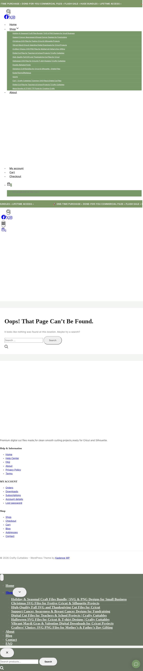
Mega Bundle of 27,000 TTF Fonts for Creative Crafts (34, 88)
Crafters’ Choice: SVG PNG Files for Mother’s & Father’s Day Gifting (39, 49)
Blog (8, 528)
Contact (10, 536)
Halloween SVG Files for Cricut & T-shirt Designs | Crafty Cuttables (39, 61)
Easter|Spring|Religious (22, 73)
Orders (9, 487)
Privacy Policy (13, 469)
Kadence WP (62, 558)
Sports (15, 77)
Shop (8, 517)
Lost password (14, 503)
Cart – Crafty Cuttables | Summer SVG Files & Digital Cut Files (37, 81)
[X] (10, 18)
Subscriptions (13, 495)
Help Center (12, 458)
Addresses (12, 532)
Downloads (12, 491)
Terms (9, 473)
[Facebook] (6, 18)
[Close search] (7, 653)
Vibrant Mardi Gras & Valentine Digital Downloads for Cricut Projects (40, 45)
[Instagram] (13, 18)
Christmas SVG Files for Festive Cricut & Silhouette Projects (36, 41)
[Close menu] (2, 577)
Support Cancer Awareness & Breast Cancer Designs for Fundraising (40, 37)
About (13, 92)
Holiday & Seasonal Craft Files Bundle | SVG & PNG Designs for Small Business (44, 33)
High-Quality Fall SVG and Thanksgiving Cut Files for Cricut (36, 57)
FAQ (8, 462)
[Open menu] (3, 223)
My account (16, 168)
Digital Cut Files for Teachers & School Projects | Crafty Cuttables (38, 53)
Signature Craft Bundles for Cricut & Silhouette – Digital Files (36, 69)
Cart (12, 172)
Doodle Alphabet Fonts (22, 65)
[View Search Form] (8, 12)
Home (13, 24)
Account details (14, 499)
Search (48, 661)
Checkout (15, 176)
